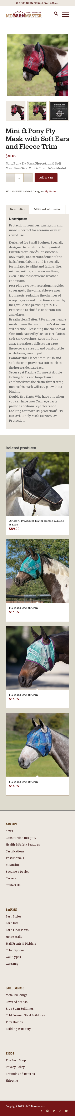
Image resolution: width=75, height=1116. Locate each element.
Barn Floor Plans (17, 930)
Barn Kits (12, 923)
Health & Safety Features (23, 844)
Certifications (15, 851)
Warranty (12, 964)
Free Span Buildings (20, 1008)
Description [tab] (17, 209)
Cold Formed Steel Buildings (25, 1015)
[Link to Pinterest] (54, 1111)
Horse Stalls (14, 937)
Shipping (12, 1080)
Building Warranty (18, 1029)
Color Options (15, 950)
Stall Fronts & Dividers (21, 943)
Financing (13, 865)
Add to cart (46, 177)
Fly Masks (50, 191)
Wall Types (13, 957)
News (9, 831)
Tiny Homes (14, 1022)
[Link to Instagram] (60, 1111)
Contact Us (13, 885)
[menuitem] (54, 14)
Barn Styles (13, 916)
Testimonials (15, 858)
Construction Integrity (21, 838)
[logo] (31, 14)
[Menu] (63, 14)
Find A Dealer (52, 3)
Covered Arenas (17, 1002)
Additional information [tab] (47, 209)
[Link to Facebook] (41, 1111)
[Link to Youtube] (66, 1111)
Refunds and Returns (20, 1074)
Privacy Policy (15, 1067)
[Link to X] (47, 1111)
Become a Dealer (17, 871)
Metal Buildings (16, 995)
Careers (11, 878)
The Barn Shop (16, 1060)
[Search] (54, 14)
